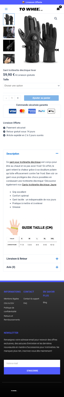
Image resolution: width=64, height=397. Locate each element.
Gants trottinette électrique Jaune (39, 184)
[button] (56, 18)
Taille (6, 79)
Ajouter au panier (41, 98)
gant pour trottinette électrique (25, 162)
